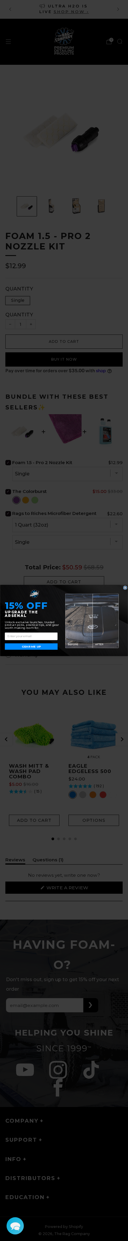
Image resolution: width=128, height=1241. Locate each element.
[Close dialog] (125, 587)
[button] (15, 1225)
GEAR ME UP (31, 646)
